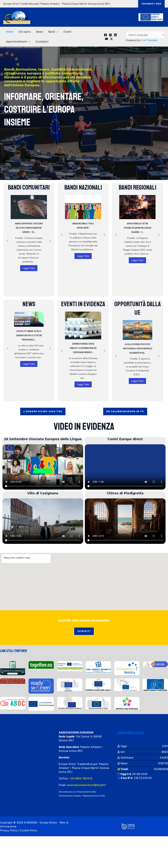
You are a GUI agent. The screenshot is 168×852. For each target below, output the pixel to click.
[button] (151, 4)
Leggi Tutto (29, 268)
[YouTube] (106, 38)
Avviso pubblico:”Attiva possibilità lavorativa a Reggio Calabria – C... (137, 228)
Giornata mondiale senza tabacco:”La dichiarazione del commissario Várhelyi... (83, 348)
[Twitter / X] (111, 38)
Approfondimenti (16, 41)
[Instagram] (110, 34)
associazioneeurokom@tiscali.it (86, 785)
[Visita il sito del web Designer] (128, 826)
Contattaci (42, 41)
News (39, 31)
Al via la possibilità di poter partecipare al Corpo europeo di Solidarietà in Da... (137, 348)
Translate (152, 40)
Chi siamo (25, 31)
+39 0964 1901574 (80, 778)
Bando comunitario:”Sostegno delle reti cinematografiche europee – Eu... (29, 228)
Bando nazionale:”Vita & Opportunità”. (83, 225)
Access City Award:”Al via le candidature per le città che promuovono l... (29, 335)
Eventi (67, 31)
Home (9, 31)
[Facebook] (105, 34)
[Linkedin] (115, 34)
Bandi (51, 31)
